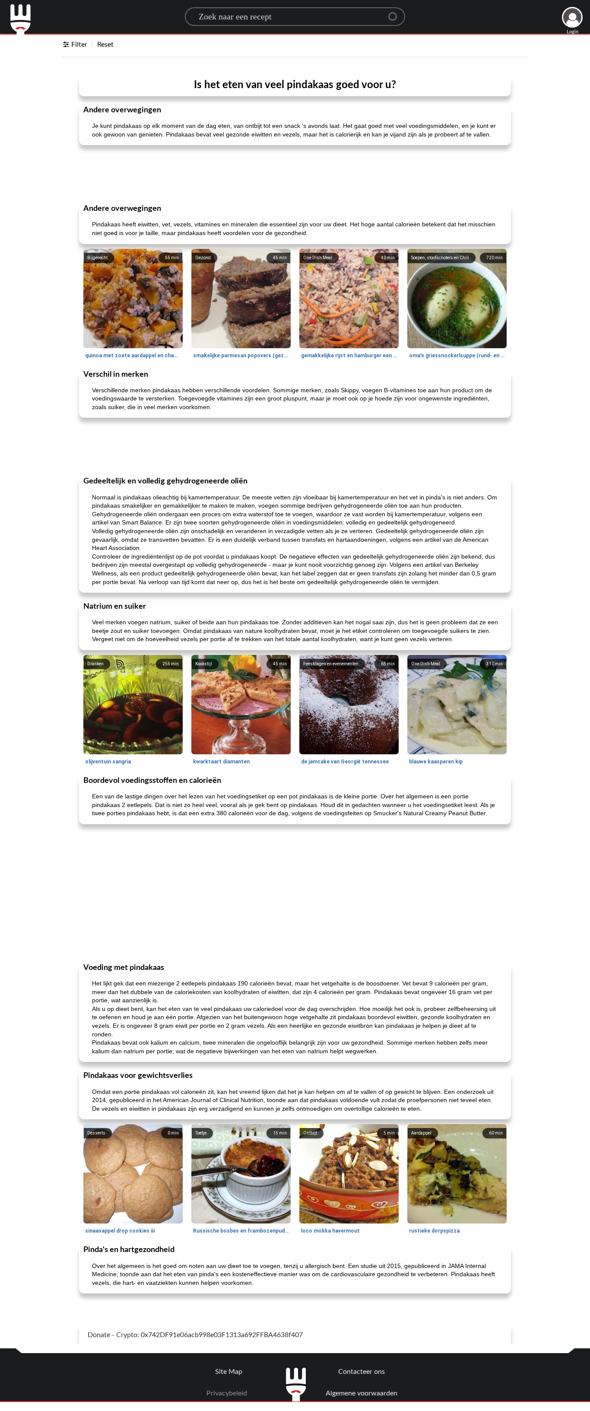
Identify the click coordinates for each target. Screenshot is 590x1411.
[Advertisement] (295, 173)
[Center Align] (395, 12)
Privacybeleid (226, 1393)
